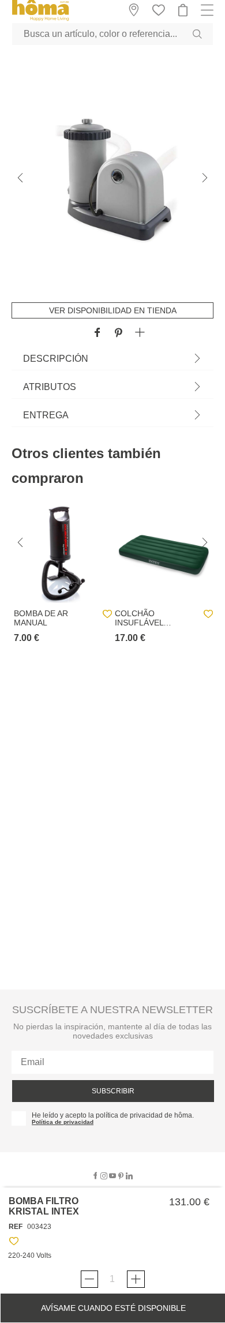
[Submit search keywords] (197, 34)
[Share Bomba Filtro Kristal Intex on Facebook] (97, 333)
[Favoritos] (14, 1243)
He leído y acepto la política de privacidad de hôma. (113, 1115)
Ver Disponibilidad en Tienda (113, 310)
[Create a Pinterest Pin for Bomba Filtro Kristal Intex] (118, 333)
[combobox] (112, 34)
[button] (140, 333)
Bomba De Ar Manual (41, 618)
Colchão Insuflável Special (139, 618)
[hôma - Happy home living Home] (40, 19)
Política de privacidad (62, 1122)
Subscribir (113, 1091)
